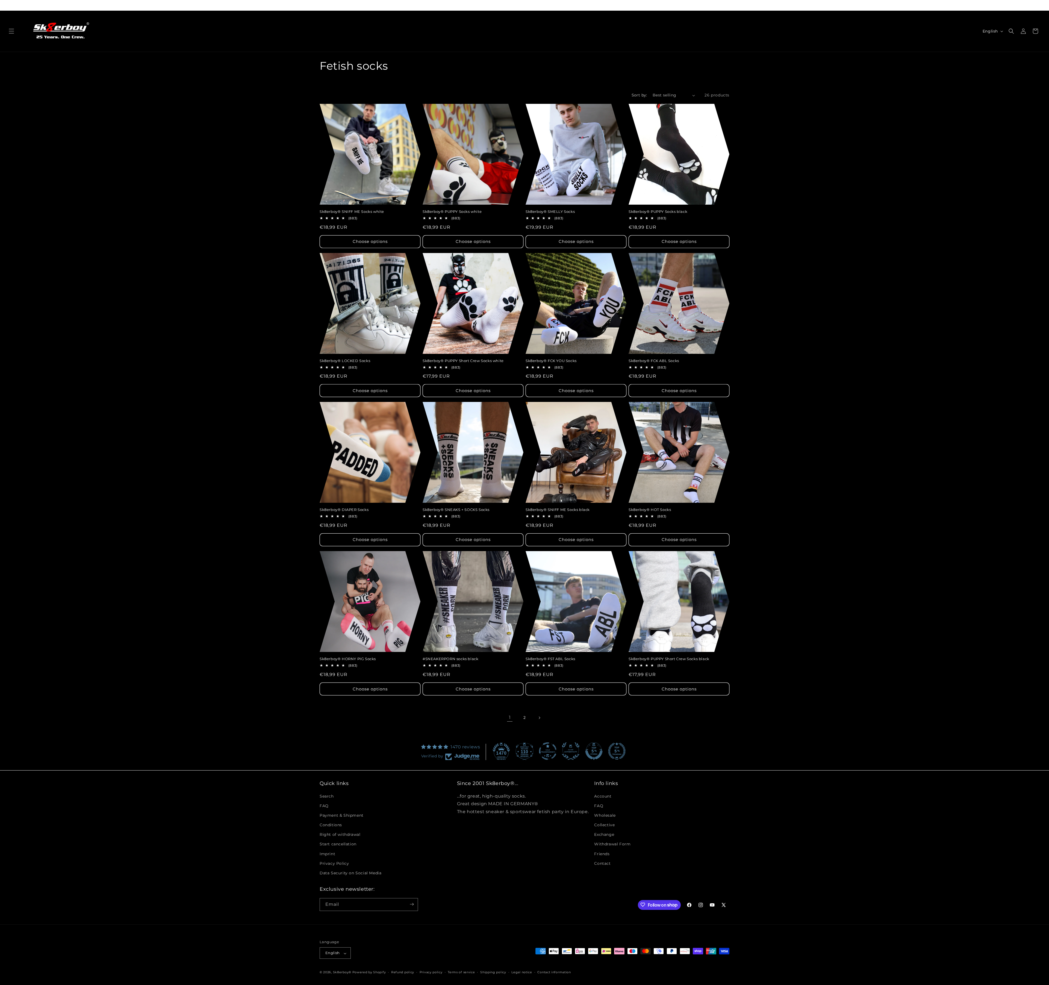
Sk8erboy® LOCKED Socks (345, 360)
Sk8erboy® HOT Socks (650, 509)
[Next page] (539, 718)
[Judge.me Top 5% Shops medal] (594, 751)
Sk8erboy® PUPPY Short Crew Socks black (669, 659)
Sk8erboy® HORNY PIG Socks (348, 659)
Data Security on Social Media (350, 873)
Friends (601, 853)
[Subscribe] (412, 904)
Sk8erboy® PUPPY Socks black (658, 211)
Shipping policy (493, 972)
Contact (602, 863)
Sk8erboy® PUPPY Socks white (452, 211)
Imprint (327, 853)
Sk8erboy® (342, 972)
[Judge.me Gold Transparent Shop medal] (547, 751)
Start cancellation (338, 844)
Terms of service (461, 972)
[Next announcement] (729, 5)
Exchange (604, 834)
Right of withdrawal (340, 834)
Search (327, 795)
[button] (11, 31)
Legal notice (521, 972)
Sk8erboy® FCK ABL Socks (654, 360)
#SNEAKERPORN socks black (450, 659)
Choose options (370, 241)
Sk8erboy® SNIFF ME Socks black (558, 509)
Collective (604, 824)
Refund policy (402, 972)
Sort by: (639, 95)
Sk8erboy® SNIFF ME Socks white (352, 211)
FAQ (324, 805)
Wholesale (604, 815)
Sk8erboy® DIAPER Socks (344, 509)
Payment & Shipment (342, 815)
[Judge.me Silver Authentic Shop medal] (570, 751)
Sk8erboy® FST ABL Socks (550, 659)
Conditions (331, 824)
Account (602, 795)
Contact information (554, 972)
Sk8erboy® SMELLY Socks (550, 211)
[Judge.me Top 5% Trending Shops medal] (617, 751)
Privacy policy (431, 972)
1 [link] (510, 717)
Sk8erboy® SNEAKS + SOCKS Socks (456, 509)
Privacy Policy (334, 863)
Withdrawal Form (612, 844)
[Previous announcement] (320, 5)
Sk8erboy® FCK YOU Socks (551, 360)
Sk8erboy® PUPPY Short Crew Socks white (463, 360)
